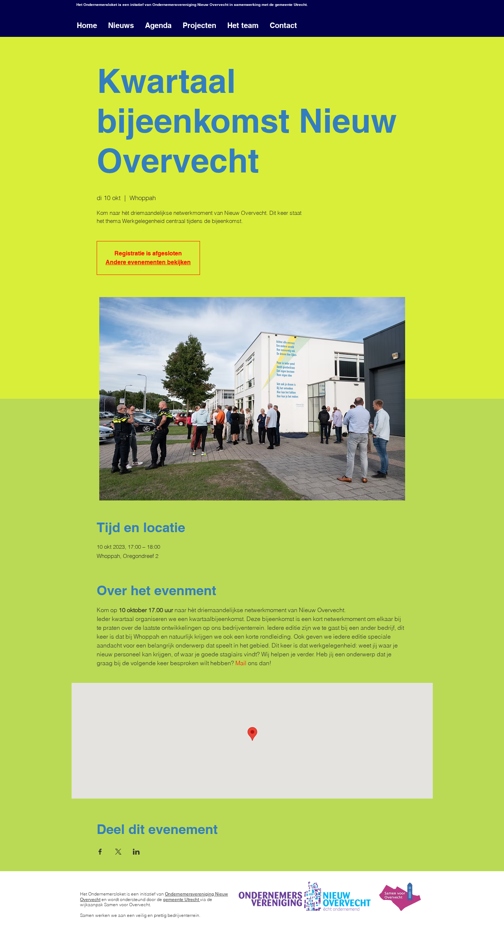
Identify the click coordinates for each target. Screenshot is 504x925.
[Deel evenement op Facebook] (100, 852)
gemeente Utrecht (181, 899)
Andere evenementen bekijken (148, 262)
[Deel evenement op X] (118, 852)
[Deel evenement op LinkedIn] (136, 852)
